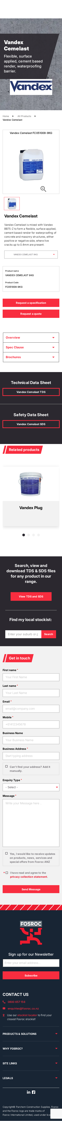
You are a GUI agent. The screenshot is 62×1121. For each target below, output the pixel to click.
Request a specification (31, 302)
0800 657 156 (16, 1001)
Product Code (12, 282)
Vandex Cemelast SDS (31, 424)
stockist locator (27, 1015)
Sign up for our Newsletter (31, 954)
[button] (23, 535)
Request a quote (30, 313)
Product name (12, 271)
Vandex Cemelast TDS (31, 392)
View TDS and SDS (31, 596)
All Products (24, 116)
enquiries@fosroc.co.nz (23, 1008)
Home (6, 116)
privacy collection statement (28, 876)
